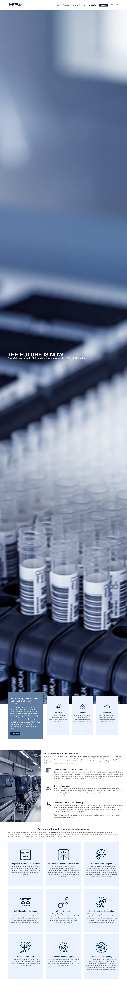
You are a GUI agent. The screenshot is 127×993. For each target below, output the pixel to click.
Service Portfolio (63, 5)
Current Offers (92, 5)
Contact (103, 5)
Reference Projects (78, 5)
